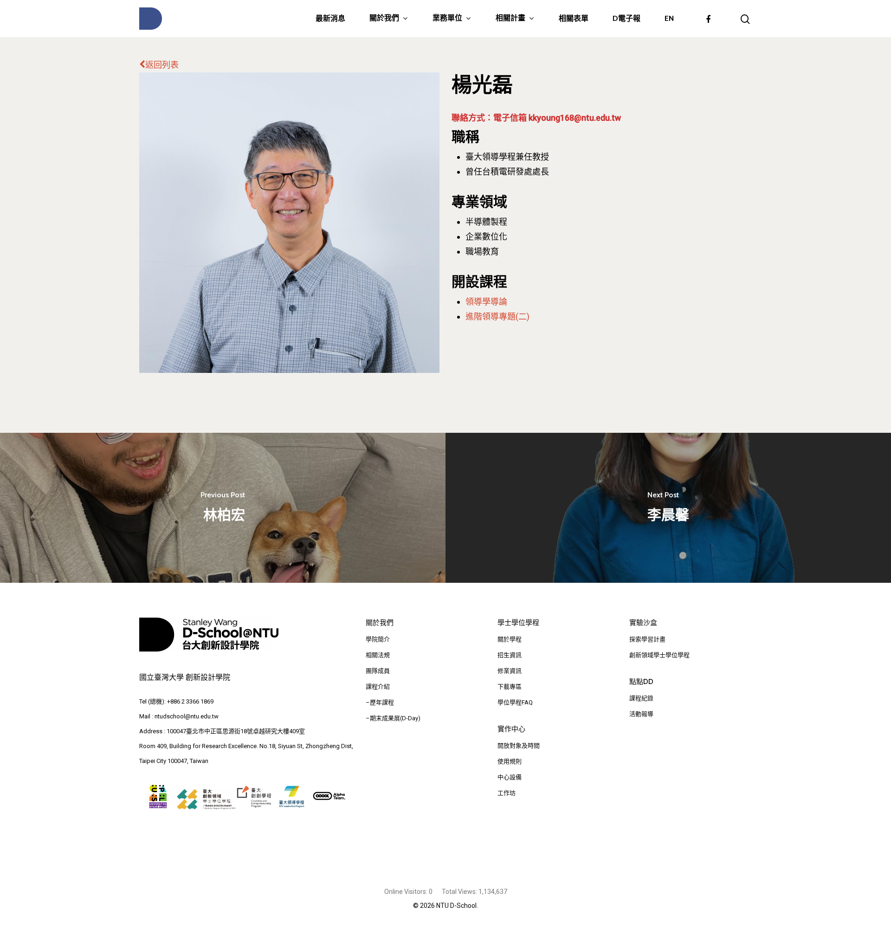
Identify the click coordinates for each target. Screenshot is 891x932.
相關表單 (573, 18)
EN (669, 18)
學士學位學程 (518, 623)
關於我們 (384, 18)
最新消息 (330, 18)
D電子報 (626, 18)
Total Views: (460, 891)
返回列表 (162, 65)
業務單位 (447, 18)
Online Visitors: (406, 891)
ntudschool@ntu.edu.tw (187, 716)
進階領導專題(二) (497, 316)
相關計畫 (510, 18)
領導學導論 (486, 301)
